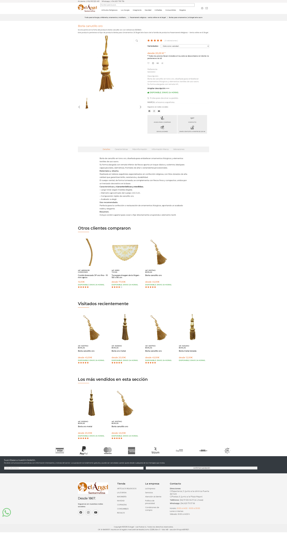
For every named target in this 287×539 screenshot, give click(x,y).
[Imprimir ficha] (153, 63)
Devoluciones (162, 131)
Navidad (148, 10)
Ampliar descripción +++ (158, 88)
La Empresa (150, 488)
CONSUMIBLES (123, 508)
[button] (79, 107)
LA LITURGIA (121, 492)
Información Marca (160, 149)
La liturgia (125, 10)
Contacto (192, 122)
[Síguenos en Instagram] (154, 111)
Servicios (149, 492)
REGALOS (121, 513)
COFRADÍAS (122, 504)
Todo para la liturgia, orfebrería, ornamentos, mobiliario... (106, 17)
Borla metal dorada (187, 351)
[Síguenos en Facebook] (149, 111)
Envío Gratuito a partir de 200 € (192, 131)
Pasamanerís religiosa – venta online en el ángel (148, 17)
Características (121, 149)
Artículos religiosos (109, 10)
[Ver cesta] (206, 8)
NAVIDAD (121, 500)
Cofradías (158, 10)
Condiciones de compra (152, 508)
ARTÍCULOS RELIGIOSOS (126, 488)
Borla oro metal (119, 351)
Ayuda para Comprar (162, 122)
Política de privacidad (150, 502)
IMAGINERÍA (121, 496)
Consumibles (170, 10)
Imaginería (137, 10)
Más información (139, 149)
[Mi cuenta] (202, 8)
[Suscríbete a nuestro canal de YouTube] (159, 111)
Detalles (106, 149)
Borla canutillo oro (153, 275)
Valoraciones (178, 149)
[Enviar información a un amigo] (158, 63)
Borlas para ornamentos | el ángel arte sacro (185, 17)
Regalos (182, 10)
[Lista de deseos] (148, 63)
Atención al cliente (153, 496)
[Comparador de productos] (162, 63)
